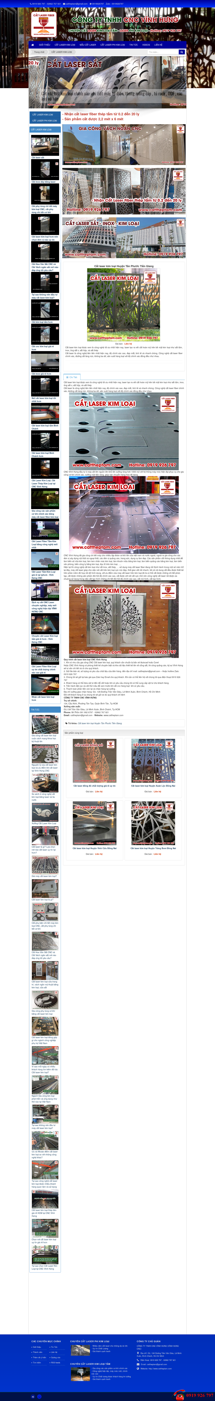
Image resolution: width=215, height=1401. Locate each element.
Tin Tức (54, 1347)
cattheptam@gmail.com (77, 3)
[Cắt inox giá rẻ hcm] (45, 361)
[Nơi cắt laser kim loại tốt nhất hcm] (45, 386)
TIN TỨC (35, 709)
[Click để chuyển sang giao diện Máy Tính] (39, 1396)
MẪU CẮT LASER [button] (88, 44)
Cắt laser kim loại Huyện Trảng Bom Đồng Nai (153, 848)
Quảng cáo (55, 1357)
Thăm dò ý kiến (39, 1357)
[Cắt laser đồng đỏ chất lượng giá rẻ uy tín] (95, 761)
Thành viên (37, 1352)
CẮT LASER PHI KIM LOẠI (44, 120)
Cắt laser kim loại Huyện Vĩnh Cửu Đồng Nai (95, 848)
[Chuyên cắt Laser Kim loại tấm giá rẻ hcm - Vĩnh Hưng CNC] (45, 623)
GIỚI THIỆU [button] (44, 44)
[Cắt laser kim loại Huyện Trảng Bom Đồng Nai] (153, 823)
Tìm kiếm (37, 1362)
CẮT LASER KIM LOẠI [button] (65, 44)
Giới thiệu (37, 1347)
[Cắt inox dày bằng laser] (45, 169)
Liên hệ (54, 1352)
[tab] (72, 377)
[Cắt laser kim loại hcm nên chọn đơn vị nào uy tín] (45, 224)
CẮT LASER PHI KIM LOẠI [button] (112, 44)
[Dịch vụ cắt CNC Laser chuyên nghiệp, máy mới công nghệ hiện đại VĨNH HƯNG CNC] (45, 590)
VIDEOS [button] (146, 44)
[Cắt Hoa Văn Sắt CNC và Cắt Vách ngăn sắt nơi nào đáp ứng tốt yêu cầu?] (45, 252)
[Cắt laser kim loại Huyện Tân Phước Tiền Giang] (124, 304)
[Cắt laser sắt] (45, 145)
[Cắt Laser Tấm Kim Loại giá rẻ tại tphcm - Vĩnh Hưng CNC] (45, 559)
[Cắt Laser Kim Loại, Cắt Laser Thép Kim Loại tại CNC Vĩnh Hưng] (45, 468)
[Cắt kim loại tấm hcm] (45, 309)
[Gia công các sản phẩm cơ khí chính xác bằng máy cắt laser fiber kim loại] (45, 498)
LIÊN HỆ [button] (158, 44)
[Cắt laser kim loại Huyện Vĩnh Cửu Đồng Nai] (95, 823)
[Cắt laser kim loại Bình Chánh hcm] (45, 440)
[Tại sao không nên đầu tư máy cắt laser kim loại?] (45, 282)
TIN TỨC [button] (133, 44)
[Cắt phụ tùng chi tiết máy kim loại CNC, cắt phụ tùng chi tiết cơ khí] (45, 194)
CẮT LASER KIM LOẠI (41, 129)
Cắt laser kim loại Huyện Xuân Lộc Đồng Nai (153, 785)
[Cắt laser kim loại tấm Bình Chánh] (45, 413)
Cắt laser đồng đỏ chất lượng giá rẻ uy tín (95, 785)
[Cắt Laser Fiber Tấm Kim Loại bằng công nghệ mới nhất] (45, 529)
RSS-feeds (55, 1362)
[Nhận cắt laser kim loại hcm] (45, 684)
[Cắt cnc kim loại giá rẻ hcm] (45, 334)
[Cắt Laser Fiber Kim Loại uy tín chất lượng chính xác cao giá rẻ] (45, 654)
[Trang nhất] (33, 44)
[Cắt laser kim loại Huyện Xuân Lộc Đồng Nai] (153, 761)
